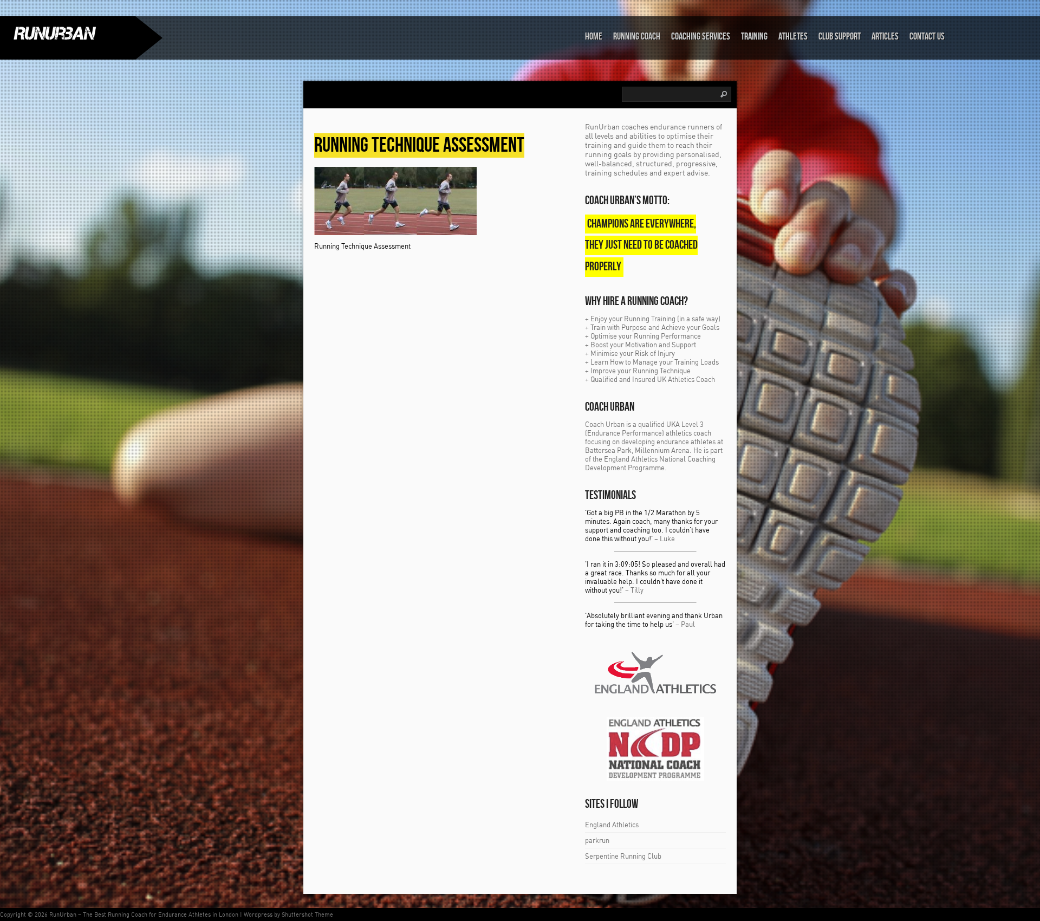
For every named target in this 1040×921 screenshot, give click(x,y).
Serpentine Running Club (623, 856)
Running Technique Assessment (419, 145)
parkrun (597, 840)
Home (593, 36)
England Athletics (612, 824)
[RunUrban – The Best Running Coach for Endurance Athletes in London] (67, 33)
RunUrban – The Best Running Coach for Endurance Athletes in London (143, 914)
